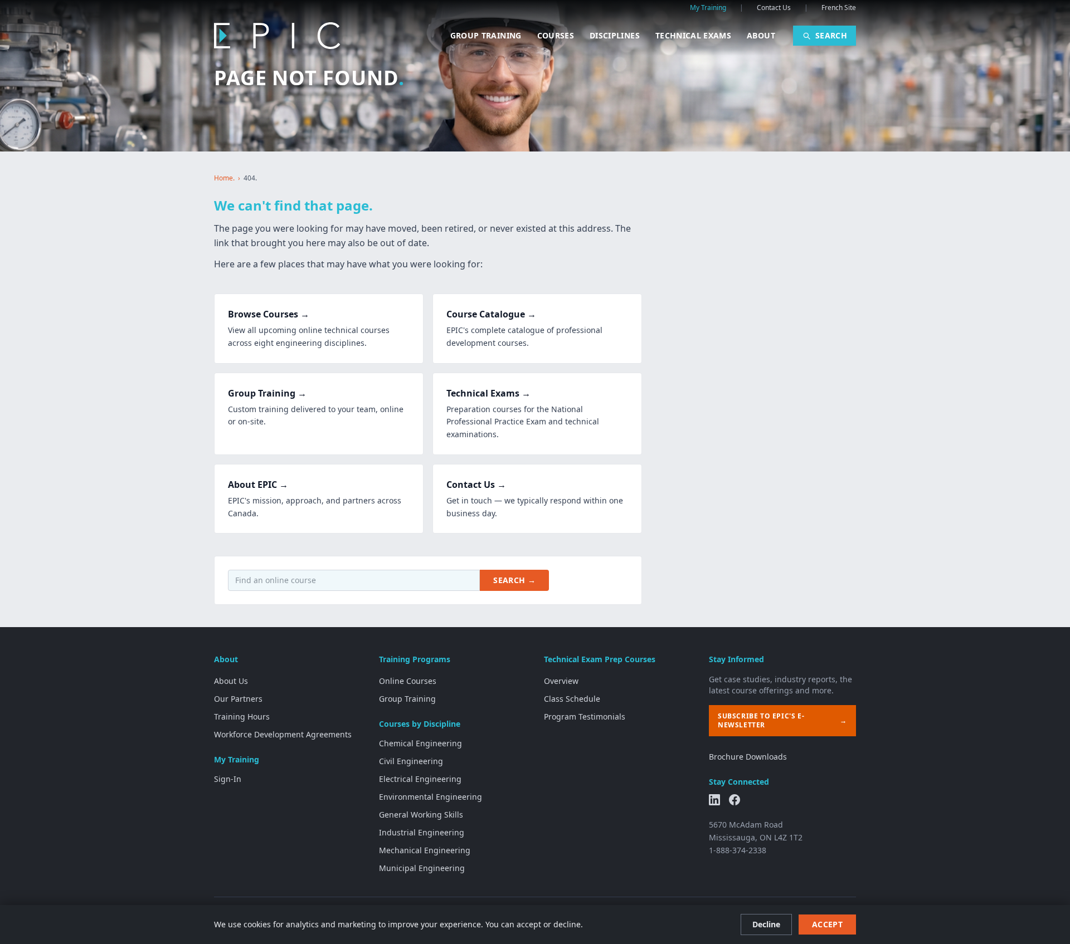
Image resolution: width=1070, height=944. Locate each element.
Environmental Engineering (430, 796)
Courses (555, 35)
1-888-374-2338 (737, 850)
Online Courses (407, 681)
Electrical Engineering (420, 779)
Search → (514, 580)
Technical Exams (693, 35)
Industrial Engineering (421, 832)
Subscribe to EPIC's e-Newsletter (782, 720)
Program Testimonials (584, 716)
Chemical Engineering (420, 743)
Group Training (486, 35)
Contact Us (774, 7)
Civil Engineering (411, 761)
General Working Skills (421, 814)
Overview (561, 681)
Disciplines (615, 35)
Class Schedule (572, 698)
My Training (708, 7)
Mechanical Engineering (424, 850)
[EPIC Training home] (277, 35)
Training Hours (242, 716)
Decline (766, 924)
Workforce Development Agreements (283, 734)
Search (831, 35)
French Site (838, 7)
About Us (231, 681)
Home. (224, 178)
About (761, 35)
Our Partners (238, 698)
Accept (827, 924)
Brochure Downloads (748, 756)
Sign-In (227, 779)
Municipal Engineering (422, 868)
